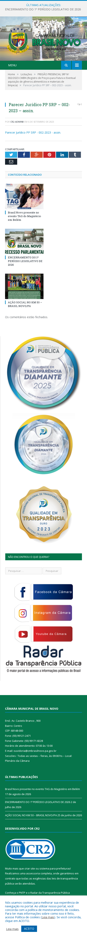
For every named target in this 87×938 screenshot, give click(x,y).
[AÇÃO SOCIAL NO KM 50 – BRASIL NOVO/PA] (24, 286)
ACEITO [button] (29, 928)
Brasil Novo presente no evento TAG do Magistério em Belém (24, 216)
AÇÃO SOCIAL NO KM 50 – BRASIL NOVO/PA (25, 304)
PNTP (22, 892)
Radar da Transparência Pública (50, 892)
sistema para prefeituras (54, 868)
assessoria (33, 873)
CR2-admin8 (17, 121)
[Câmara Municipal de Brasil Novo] (43, 39)
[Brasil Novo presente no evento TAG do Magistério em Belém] (24, 196)
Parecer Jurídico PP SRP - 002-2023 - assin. (33, 132)
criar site (29, 868)
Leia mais (48, 917)
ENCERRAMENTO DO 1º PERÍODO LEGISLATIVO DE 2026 (43, 9)
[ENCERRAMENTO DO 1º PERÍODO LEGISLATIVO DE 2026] (24, 241)
